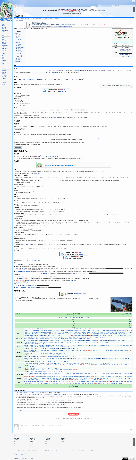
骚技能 (64, 340)
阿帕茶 (86, 337)
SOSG (73, 70)
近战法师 (109, 332)
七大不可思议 (74, 345)
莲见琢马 (45, 273)
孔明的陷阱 (70, 376)
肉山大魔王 (74, 340)
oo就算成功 (56, 342)
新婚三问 (65, 376)
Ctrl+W (29, 356)
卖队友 (118, 340)
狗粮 (101, 340)
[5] (29, 182)
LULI (126, 378)
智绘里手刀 (84, 335)
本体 (35, 358)
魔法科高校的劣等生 (20, 271)
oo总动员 (68, 381)
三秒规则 (48, 346)
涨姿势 (55, 368)
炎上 (78, 379)
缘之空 (24, 79)
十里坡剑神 (56, 340)
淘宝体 (46, 355)
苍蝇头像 (85, 350)
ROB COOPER (20, 394)
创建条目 (31, 441)
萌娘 (74, 317)
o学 (90, 381)
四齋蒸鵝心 (44, 368)
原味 (89, 373)
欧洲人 (97, 340)
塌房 (75, 379)
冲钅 (110, 342)
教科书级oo (65, 378)
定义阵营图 (116, 350)
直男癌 (117, 345)
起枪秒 (36, 342)
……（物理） (56, 383)
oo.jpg (82, 381)
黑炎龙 (33, 333)
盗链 (63, 356)
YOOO (25, 330)
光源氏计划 (83, 332)
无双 (63, 332)
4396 (130, 340)
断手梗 (69, 337)
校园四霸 (58, 330)
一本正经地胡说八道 (77, 293)
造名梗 (47, 363)
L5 (28, 330)
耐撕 (34, 368)
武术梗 (74, 363)
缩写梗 (30, 363)
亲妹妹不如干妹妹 (122, 50)
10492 (40, 364)
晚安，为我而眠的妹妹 (21, 287)
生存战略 (130, 332)
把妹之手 (67, 332)
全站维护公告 (77, 11)
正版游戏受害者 (112, 340)
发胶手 (37, 329)
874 (118, 364)
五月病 (53, 361)
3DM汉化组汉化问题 (67, 369)
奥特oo (84, 338)
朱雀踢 (109, 329)
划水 (64, 358)
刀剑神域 (18, 268)
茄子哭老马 (87, 379)
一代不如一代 (54, 335)
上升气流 (83, 378)
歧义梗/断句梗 (36, 363)
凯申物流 (40, 371)
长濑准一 (26, 278)
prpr (61, 373)
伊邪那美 (49, 156)
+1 (30, 364)
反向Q (127, 340)
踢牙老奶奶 (44, 369)
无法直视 (122, 378)
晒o (38, 381)
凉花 (28, 280)
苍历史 (75, 335)
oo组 (41, 383)
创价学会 (31, 346)
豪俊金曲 (106, 333)
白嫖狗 (36, 351)
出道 (38, 358)
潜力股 (97, 358)
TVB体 (42, 355)
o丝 (88, 381)
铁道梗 (70, 363)
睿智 (124, 345)
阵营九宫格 (33, 340)
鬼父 (26, 375)
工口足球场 (53, 346)
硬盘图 (32, 350)
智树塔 (101, 332)
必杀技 (55, 337)
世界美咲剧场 (96, 333)
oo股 (38, 383)
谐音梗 (26, 368)
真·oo (76, 383)
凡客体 (31, 355)
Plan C (92, 330)
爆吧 (60, 356)
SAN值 (28, 340)
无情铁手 (106, 342)
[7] (18, 196)
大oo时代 (100, 383)
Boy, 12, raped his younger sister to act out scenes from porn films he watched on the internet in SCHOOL (48, 394)
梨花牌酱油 (96, 330)
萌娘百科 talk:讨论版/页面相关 (64, 26)
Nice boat (80, 330)
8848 (120, 364)
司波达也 (28, 271)
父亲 (71, 273)
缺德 (89, 358)
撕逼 (44, 356)
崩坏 (95, 378)
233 (67, 364)
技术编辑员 (47, 445)
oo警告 (104, 383)
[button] (23, 129)
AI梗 (98, 363)
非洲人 (94, 340)
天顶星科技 (70, 333)
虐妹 (98, 378)
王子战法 (129, 335)
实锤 (104, 350)
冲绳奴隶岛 (30, 375)
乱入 (48, 378)
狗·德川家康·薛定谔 (56, 333)
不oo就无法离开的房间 (29, 376)
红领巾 (60, 348)
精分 (67, 358)
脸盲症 (49, 330)
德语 (24, 105)
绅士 (60, 84)
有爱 (51, 378)
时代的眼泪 (121, 330)
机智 (73, 358)
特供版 (97, 342)
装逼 (41, 356)
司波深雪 (38, 271)
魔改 (61, 376)
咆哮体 (35, 355)
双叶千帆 (87, 273)
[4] (82, 176)
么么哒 (70, 378)
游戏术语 (27, 343)
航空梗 (86, 363)
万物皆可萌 (75, 386)
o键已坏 (113, 383)
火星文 (36, 376)
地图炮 (107, 330)
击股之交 (74, 337)
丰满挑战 (71, 335)
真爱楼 (25, 356)
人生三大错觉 (68, 345)
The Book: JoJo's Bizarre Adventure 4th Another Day (29, 273)
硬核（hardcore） (126, 358)
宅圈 (77, 317)
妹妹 (23, 177)
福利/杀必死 (45, 373)
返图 (121, 345)
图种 (28, 373)
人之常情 (43, 375)
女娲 (39, 156)
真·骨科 (37, 173)
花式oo (50, 381)
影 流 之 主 (65, 353)
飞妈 (111, 378)
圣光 (40, 335)
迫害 (92, 358)
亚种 (89, 378)
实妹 (124, 49)
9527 (126, 364)
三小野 (35, 348)
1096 (44, 364)
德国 (103, 70)
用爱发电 (44, 378)
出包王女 (18, 285)
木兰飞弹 (82, 337)
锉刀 (105, 337)
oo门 (64, 381)
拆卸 (124, 333)
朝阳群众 (51, 348)
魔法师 (88, 332)
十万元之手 (75, 333)
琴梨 (61, 369)
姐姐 (21, 186)
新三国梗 (107, 363)
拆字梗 (59, 363)
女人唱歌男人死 (116, 335)
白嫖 (30, 351)
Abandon (26, 345)
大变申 (85, 340)
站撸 (43, 343)
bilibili (15, 441)
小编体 (50, 355)
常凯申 (57, 369)
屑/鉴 (68, 361)
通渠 (92, 342)
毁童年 (114, 378)
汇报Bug (31, 445)
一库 (37, 368)
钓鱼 (33, 356)
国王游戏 (50, 345)
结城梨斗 (23, 285)
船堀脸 (37, 337)
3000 (69, 364)
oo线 (105, 381)
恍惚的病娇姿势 (56, 329)
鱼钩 (35, 356)
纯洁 (41, 358)
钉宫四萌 (45, 330)
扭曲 (86, 358)
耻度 (68, 373)
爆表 (54, 378)
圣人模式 (36, 375)
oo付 (111, 381)
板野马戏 (45, 333)
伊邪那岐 (44, 156)
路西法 (53, 332)
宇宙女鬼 (33, 337)
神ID (38, 356)
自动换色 (39, 378)
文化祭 (66, 379)
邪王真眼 (38, 333)
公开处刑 (98, 345)
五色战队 (36, 335)
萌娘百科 (65, 9)
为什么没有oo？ (63, 91)
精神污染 (78, 378)
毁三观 (118, 378)
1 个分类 (16, 410)
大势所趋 (44, 358)
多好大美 (103, 376)
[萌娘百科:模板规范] (66, 257)
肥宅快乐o (42, 381)
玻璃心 (37, 379)
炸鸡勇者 (123, 340)
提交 (131, 429)
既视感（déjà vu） (43, 361)
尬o (70, 383)
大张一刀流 (78, 329)
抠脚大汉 (78, 348)
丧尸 (101, 358)
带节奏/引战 (50, 356)
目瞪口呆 (83, 358)
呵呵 (61, 358)
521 (93, 364)
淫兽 (79, 332)
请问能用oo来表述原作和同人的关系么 (114, 376)
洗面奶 (103, 373)
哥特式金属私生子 (51, 369)
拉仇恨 (61, 340)
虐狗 (45, 350)
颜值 (100, 376)
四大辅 (39, 348)
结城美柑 (31, 285)
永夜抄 (79, 335)
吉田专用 (110, 335)
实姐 (121, 49)
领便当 (25, 338)
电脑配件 (82, 373)
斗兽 (130, 350)
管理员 (46, 441)
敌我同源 (42, 337)
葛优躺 (66, 338)
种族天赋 (69, 340)
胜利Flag (35, 378)
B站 (38, 79)
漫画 (76, 70)
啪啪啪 (77, 373)
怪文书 (70, 356)
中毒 (51, 379)
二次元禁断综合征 (69, 330)
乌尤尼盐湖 (60, 337)
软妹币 (104, 378)
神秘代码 (36, 373)
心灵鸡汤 (36, 346)
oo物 (114, 381)
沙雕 (52, 368)
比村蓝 (54, 330)
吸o (67, 383)
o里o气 (79, 383)
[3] (40, 155)
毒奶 (107, 340)
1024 (37, 364)
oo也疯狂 (73, 381)
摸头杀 (62, 329)
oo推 (57, 381)
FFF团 (97, 332)
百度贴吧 (57, 70)
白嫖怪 (32, 351)
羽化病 (62, 330)
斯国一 (40, 368)
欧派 (92, 373)
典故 (21, 410)
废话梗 (63, 363)
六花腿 (49, 333)
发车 (25, 373)
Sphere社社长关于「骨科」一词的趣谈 (25, 392)
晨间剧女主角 (31, 338)
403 (72, 364)
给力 (46, 345)
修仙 (94, 350)
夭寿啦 (115, 358)
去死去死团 (93, 332)
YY (120, 358)
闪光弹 (25, 378)
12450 (59, 364)
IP (79, 317)
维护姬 (46, 443)
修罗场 (57, 361)
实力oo (50, 383)
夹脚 (91, 333)
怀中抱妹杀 (50, 329)
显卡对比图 (37, 350)
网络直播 (56, 356)
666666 (100, 364)
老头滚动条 (38, 369)
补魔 (74, 373)
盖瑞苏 (53, 353)
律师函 (107, 345)
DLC (40, 343)
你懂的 (40, 373)
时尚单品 (28, 360)
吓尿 (129, 378)
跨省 (115, 345)
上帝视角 (49, 376)
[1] (83, 78)
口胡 (108, 378)
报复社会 (103, 345)
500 (89, 364)
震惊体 (54, 355)
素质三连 (100, 350)
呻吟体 (39, 355)
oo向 (108, 381)
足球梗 (78, 363)
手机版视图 (31, 458)
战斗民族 (56, 348)
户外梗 (94, 363)
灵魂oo (78, 381)
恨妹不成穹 (129, 50)
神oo (73, 383)
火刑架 (53, 376)
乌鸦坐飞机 (94, 335)
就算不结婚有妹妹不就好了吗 (125, 51)
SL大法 (36, 343)
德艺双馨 (52, 358)
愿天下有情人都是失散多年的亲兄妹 (31, 260)
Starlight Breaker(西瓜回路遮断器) (43, 332)
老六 (94, 342)
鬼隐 (63, 333)
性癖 (39, 375)
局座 (57, 353)
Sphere (31, 79)
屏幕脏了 (64, 373)
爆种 (104, 330)
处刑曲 (41, 379)
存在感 (36, 361)
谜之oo (26, 383)
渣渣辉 (70, 353)
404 (75, 364)
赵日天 (38, 353)
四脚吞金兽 (69, 348)
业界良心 (62, 345)
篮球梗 (82, 363)
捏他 (27, 363)
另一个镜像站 (102, 10)
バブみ (91, 379)
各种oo (46, 381)
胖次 (86, 373)
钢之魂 (96, 337)
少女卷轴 (39, 340)
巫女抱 (93, 329)
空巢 (79, 358)
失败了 (65, 337)
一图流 (96, 381)
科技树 (32, 343)
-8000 (112, 364)
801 (115, 364)
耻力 (71, 373)
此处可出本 (56, 373)
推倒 (44, 28)
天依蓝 (44, 376)
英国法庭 (21, 20)
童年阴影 (58, 379)
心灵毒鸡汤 (41, 346)
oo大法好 (34, 381)
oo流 (93, 381)
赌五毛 (69, 350)
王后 (26, 244)
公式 (82, 317)
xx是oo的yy (120, 383)
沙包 (125, 376)
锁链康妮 (27, 342)
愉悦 (76, 332)
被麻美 (110, 333)
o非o (121, 335)
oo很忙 (29, 381)
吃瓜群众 (54, 72)
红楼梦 (17, 264)
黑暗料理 (72, 332)
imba (25, 340)
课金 (89, 340)
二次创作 (54, 117)
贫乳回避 (67, 329)
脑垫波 (100, 373)
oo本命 (25, 381)
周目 (65, 361)
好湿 (49, 368)
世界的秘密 (114, 332)
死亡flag (30, 378)
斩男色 (96, 376)
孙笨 (89, 342)
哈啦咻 (101, 333)
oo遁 (128, 381)
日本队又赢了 (27, 337)
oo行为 (108, 383)
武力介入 (116, 330)
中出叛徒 (42, 363)
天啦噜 (39, 345)
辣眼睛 (80, 376)
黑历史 (111, 330)
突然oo (30, 383)
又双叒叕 (76, 376)
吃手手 (74, 378)
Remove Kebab (33, 371)
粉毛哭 (45, 329)
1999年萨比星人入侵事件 (52, 350)
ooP (131, 381)
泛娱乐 (88, 317)
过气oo (91, 383)
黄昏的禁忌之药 (19, 282)
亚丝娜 (23, 269)
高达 (101, 330)
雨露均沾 (42, 338)
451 (81, 364)
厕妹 (73, 356)
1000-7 (33, 364)
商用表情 (84, 329)
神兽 (29, 350)
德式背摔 (68, 346)
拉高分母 (88, 376)
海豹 (74, 348)
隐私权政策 (16, 458)
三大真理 (60, 371)
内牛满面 (47, 338)
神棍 (30, 332)
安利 (54, 345)
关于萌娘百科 (21, 458)
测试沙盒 (31, 443)
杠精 (81, 348)
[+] (28, 371)
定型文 (111, 350)
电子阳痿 (72, 342)
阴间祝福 (126, 350)
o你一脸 (84, 383)
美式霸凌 (82, 379)
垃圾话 (40, 376)
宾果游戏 (114, 342)
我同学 (25, 350)
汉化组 (78, 70)
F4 (126, 332)
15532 (63, 364)
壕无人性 (58, 376)
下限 (107, 358)
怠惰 (59, 335)
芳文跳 (41, 329)
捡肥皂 (70, 338)
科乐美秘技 (77, 342)
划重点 (73, 350)
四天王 (123, 332)
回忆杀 (62, 379)
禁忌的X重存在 (28, 333)
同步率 (126, 330)
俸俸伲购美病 (45, 340)
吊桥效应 (93, 345)
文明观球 (96, 373)
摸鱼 (97, 350)
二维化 (26, 332)
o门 (116, 383)
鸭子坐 (102, 329)
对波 (92, 378)
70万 (104, 364)
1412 (56, 364)
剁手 (43, 345)
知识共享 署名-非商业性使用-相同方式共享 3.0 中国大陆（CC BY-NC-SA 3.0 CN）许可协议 (53, 450)
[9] (33, 234)
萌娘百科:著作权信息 (91, 450)
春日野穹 (73, 79)
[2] (21, 128)
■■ (55, 280)
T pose (82, 342)
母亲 (56, 273)
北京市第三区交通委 (77, 338)
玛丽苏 (50, 353)
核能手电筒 (80, 340)
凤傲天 (35, 353)
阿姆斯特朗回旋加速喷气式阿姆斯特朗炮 (120, 373)
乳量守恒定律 (58, 332)
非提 (92, 340)
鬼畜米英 (90, 350)
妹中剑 (33, 332)
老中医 (55, 338)
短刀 (59, 338)
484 (83, 364)
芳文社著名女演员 (64, 335)
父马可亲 (51, 340)
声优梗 (66, 363)
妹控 (127, 49)
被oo (125, 381)
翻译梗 (26, 369)
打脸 (42, 350)
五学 (127, 345)
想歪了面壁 (47, 335)
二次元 (62, 317)
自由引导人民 (81, 345)
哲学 (131, 373)
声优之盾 (26, 346)
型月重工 (52, 337)
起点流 (100, 381)
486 (86, 364)
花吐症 (124, 335)
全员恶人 (89, 338)
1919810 (52, 364)
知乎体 (58, 355)
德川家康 (58, 402)
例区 (81, 350)
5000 (96, 364)
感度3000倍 (91, 337)
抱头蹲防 (26, 329)
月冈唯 (35, 287)
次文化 (58, 317)
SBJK (88, 333)
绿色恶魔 (62, 342)
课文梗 (90, 363)
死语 (72, 346)
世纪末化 (101, 337)
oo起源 (95, 383)
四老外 (42, 348)
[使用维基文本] (20, 429)
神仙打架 (105, 335)
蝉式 (33, 329)
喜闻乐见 (111, 358)
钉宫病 (41, 330)
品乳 (78, 337)
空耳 (60, 378)
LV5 (31, 330)
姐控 (130, 49)
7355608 (108, 364)
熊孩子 (64, 348)
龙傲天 (31, 353)
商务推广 (31, 447)
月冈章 (28, 287)
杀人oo (34, 383)
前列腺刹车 (72, 329)
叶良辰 (46, 353)
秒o (117, 381)
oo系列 (60, 381)
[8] (107, 214)
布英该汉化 (75, 369)
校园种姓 (75, 346)
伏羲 (36, 156)
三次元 (66, 317)
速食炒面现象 (36, 330)
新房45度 (98, 329)
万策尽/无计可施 (29, 335)
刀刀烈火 (40, 342)
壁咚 (30, 329)
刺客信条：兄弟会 (28, 406)
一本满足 (37, 338)
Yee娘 (60, 353)
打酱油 (35, 345)
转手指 (105, 329)
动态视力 (129, 376)
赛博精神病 (45, 342)
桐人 (22, 268)
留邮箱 (31, 373)
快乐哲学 (47, 337)
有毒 (49, 379)
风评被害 (61, 361)
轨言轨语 (101, 379)
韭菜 (104, 340)
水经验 (66, 356)
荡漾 (48, 358)
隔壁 (43, 335)
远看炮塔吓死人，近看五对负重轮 (50, 371)
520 (91, 364)
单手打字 (51, 373)
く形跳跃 (89, 329)
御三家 (119, 332)
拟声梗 (51, 363)
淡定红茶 (52, 338)
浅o (119, 381)
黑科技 (105, 332)
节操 (70, 358)
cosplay (106, 87)
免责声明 (26, 458)
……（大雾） (63, 383)
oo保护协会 (45, 383)
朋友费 (121, 350)
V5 (86, 378)
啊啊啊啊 (51, 342)
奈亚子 (60, 70)
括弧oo (89, 335)
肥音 (57, 378)
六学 (130, 345)
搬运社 (127, 333)
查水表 (111, 345)
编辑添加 (63, 89)
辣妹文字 (96, 379)
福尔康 (42, 353)
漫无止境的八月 (82, 333)
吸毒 (54, 379)
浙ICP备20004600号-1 (18, 454)
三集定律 (115, 333)
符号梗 (55, 363)
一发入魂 (120, 333)
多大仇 (77, 350)
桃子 (41, 333)
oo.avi (85, 381)
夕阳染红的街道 (19, 278)
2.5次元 (70, 317)
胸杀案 (107, 373)
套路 (104, 358)
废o (122, 381)
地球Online (61, 350)
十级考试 (33, 379)
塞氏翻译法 (32, 369)
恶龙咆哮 (71, 379)
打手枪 (62, 338)
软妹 (101, 378)
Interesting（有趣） (28, 358)
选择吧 (130, 330)
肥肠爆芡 (26, 351)
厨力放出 (100, 335)
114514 (47, 364)
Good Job (31, 345)
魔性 (29, 379)
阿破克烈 (32, 342)
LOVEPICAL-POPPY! (21, 280)
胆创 (86, 342)
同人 (40, 117)
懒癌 (84, 376)
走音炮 (31, 348)
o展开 (88, 383)
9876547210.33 (33, 366)
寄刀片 (57, 345)
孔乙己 (46, 348)
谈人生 (25, 379)
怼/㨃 (56, 358)
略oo (54, 381)
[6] (33, 191)
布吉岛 (65, 350)
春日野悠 (22, 277)
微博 (15, 443)
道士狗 (101, 342)
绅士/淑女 (18, 374)
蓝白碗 (75, 330)
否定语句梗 (101, 363)
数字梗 (26, 365)
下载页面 (62, 441)
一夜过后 (67, 342)
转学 (66, 333)
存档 (47, 392)
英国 (23, 126)
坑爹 (76, 358)
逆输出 (45, 379)
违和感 (49, 361)
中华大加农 (87, 345)
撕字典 (92, 376)
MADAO (88, 330)
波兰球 (107, 350)
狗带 (31, 368)
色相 (84, 330)
